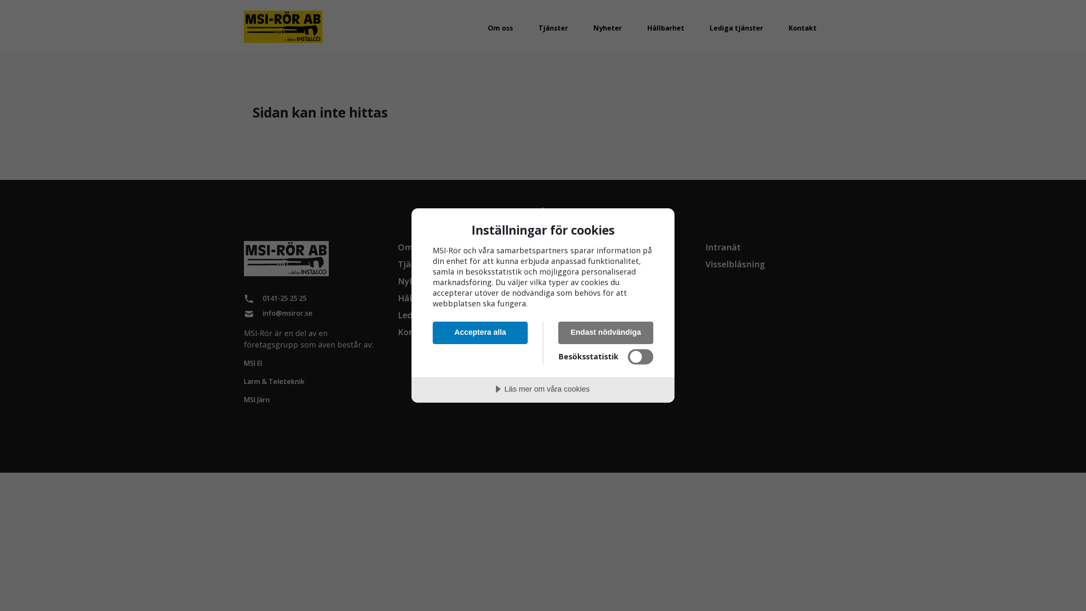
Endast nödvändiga (606, 332)
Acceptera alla (480, 332)
